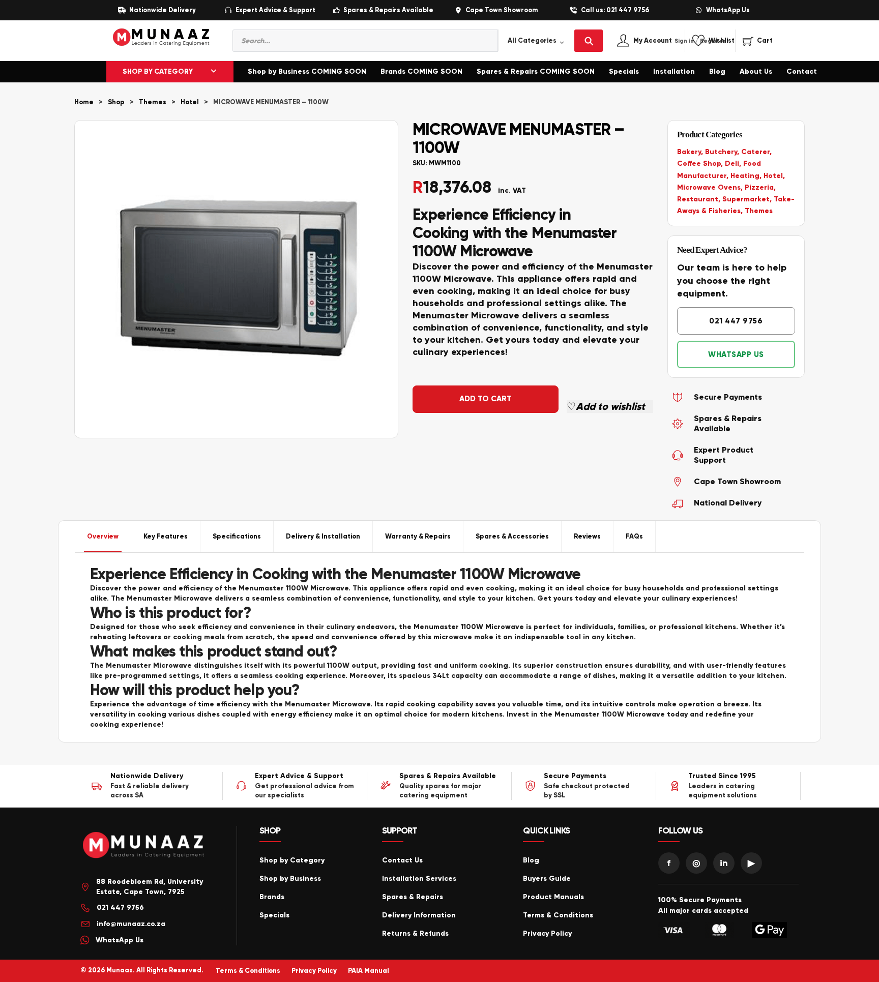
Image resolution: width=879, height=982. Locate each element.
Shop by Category (292, 860)
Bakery (689, 151)
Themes (152, 102)
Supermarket (746, 199)
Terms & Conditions (558, 915)
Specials (624, 71)
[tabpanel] (439, 647)
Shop (116, 102)
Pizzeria (759, 187)
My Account (663, 41)
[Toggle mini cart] (758, 40)
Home (84, 102)
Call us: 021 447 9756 (615, 10)
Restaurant (697, 199)
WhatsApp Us (728, 10)
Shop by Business (290, 878)
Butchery (721, 151)
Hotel (190, 102)
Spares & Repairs (412, 896)
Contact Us (402, 860)
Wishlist (722, 41)
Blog (717, 71)
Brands (271, 896)
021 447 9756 (736, 320)
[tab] (103, 536)
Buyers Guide (547, 878)
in (724, 863)
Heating (744, 175)
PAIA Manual (368, 971)
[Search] (588, 40)
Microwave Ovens (709, 187)
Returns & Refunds (415, 933)
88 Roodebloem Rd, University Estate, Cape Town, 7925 (149, 886)
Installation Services (419, 878)
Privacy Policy (547, 933)
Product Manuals (553, 896)
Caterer (755, 151)
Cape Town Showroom (501, 10)
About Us (756, 71)
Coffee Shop (699, 163)
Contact (801, 71)
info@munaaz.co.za (131, 923)
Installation (674, 71)
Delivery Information (419, 915)
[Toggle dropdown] (213, 71)
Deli (732, 163)
